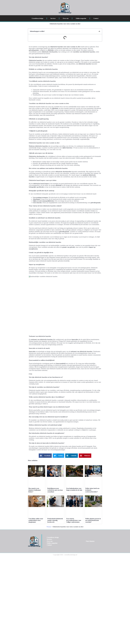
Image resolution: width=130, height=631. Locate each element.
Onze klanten (90, 541)
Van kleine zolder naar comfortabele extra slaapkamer (35, 520)
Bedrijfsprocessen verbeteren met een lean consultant (55, 490)
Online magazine (81, 18)
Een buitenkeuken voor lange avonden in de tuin (74, 489)
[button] (99, 31)
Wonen (49, 527)
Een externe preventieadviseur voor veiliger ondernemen (73, 520)
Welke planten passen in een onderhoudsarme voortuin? (93, 520)
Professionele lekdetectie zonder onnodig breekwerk (55, 520)
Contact (95, 18)
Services (53, 18)
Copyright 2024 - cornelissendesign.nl (65, 555)
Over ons (66, 18)
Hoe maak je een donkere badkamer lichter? (34, 490)
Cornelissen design (37, 18)
